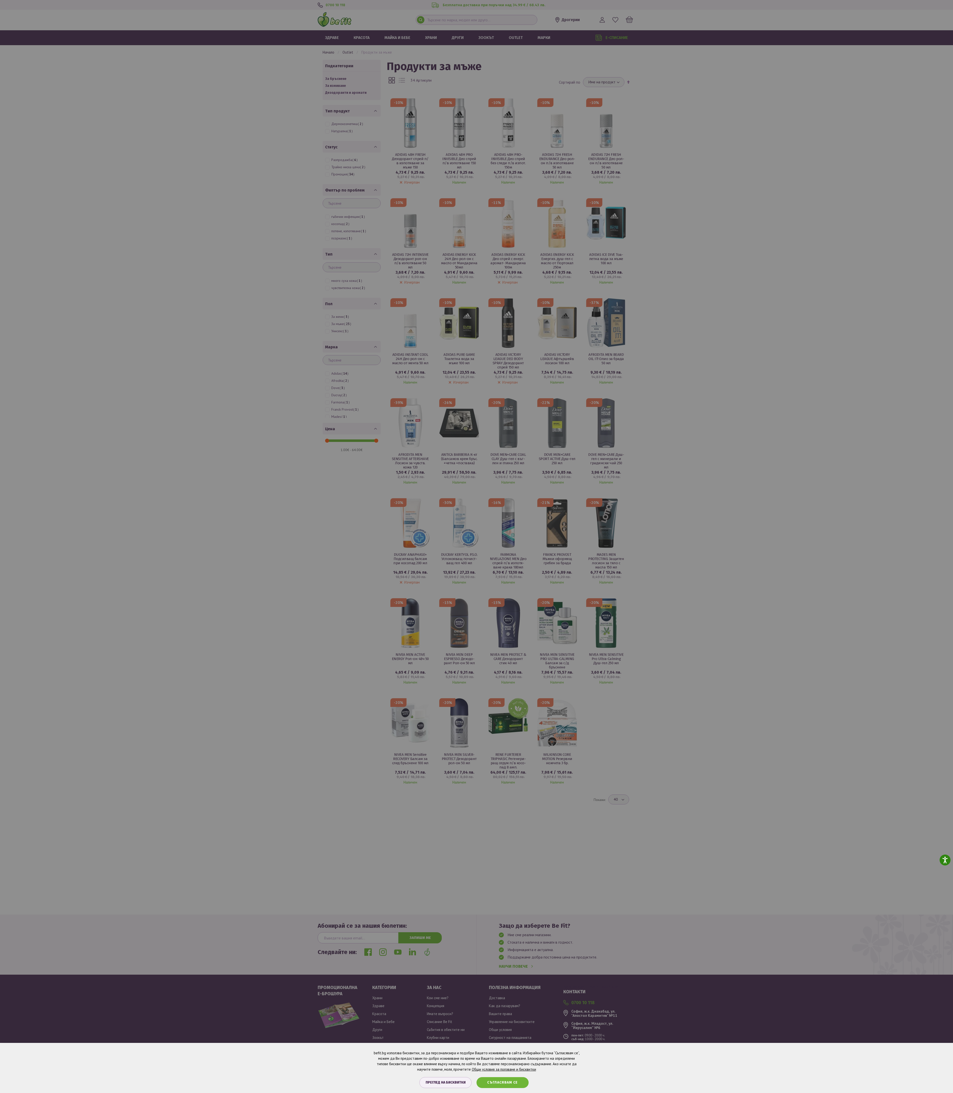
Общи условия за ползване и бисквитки (504, 1069)
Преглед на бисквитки (446, 1082)
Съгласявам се (502, 1082)
